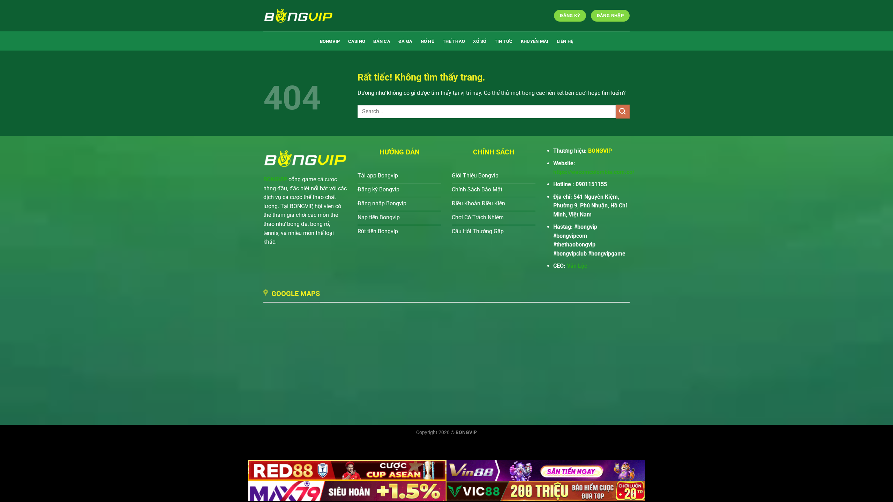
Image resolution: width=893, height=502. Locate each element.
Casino (357, 41)
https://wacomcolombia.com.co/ (594, 172)
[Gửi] (623, 111)
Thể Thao (454, 41)
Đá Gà (405, 41)
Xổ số (479, 41)
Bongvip (330, 41)
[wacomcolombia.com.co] (298, 16)
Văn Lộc (577, 266)
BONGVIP (275, 179)
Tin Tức (504, 41)
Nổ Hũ (428, 41)
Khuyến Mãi (535, 41)
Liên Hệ (565, 41)
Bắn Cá (381, 41)
